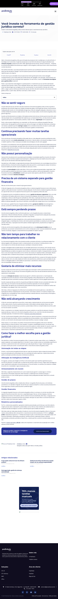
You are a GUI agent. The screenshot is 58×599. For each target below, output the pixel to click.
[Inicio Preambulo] (6, 11)
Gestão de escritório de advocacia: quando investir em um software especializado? (41, 461)
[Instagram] (27, 592)
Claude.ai (36, 55)
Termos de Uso (45, 596)
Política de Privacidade (36, 596)
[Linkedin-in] (35, 592)
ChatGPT (9, 55)
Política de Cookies (53, 596)
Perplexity (22, 55)
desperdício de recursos (13, 150)
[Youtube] (31, 592)
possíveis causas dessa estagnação (33, 314)
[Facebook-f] (22, 592)
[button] (55, 11)
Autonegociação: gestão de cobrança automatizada (11, 471)
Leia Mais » (3, 466)
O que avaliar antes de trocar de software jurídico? (12, 461)
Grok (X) (49, 55)
